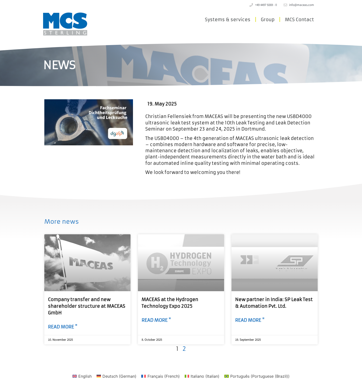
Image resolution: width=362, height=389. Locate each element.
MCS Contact (299, 19)
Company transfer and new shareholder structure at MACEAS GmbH (86, 306)
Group (268, 19)
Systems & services (227, 19)
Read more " (62, 327)
